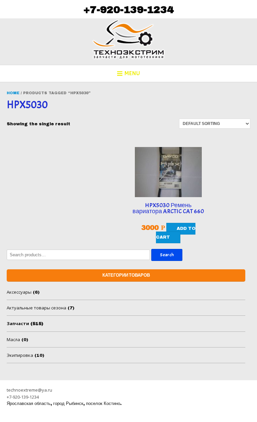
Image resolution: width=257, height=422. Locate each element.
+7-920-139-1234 (128, 9)
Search (167, 255)
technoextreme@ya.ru (29, 390)
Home (13, 93)
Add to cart (175, 233)
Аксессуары (19, 292)
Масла (13, 339)
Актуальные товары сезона (36, 308)
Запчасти (18, 323)
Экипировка (20, 355)
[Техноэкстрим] (128, 39)
